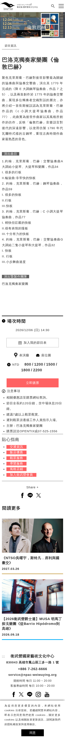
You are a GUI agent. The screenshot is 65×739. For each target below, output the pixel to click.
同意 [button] (32, 733)
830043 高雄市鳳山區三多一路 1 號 (32, 662)
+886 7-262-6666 (32, 669)
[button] (53, 6)
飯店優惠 (16, 452)
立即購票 (32, 383)
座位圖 (46, 355)
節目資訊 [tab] (10, 45)
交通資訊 (16, 446)
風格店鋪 (16, 469)
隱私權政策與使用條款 (21, 724)
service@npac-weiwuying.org (32, 675)
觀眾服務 (16, 458)
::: (1, 15)
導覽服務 (16, 463)
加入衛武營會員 (21, 474)
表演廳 (24, 355)
